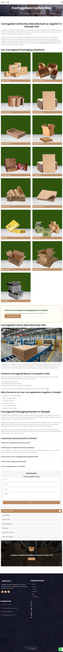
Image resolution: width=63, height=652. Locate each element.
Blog (33, 594)
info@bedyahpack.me (8, 611)
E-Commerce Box (6, 175)
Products (34, 591)
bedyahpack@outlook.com (9, 615)
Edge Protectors (6, 206)
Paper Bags (5, 528)
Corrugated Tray (6, 143)
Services (34, 589)
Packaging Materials (7, 524)
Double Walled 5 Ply (38, 143)
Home (33, 584)
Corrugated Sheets (38, 112)
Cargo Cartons (5, 80)
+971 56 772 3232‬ (7, 604)
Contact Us (31, 558)
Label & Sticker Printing (7, 532)
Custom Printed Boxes (7, 536)
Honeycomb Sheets (38, 206)
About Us (34, 586)
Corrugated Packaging (7, 511)
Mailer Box (4, 238)
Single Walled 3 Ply (38, 269)
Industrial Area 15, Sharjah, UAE (10, 608)
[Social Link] (2, 592)
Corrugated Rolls (6, 112)
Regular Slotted (6, 269)
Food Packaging (6, 515)
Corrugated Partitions (39, 80)
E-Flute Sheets (37, 175)
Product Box (36, 238)
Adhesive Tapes (6, 519)
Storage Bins (5, 301)
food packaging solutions (45, 43)
